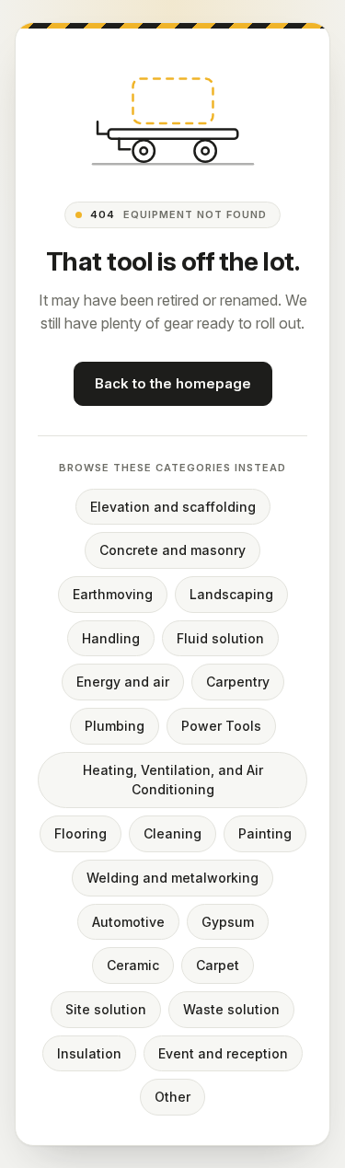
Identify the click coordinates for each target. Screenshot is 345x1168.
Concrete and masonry (172, 550)
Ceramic (133, 965)
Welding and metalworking (172, 877)
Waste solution (231, 1009)
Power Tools (221, 726)
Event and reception (223, 1053)
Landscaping (231, 594)
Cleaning (172, 833)
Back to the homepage (173, 383)
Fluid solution (220, 638)
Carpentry (238, 681)
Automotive (128, 922)
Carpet (217, 965)
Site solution (105, 1009)
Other (172, 1096)
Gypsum (227, 922)
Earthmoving (113, 594)
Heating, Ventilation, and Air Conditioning (173, 780)
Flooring (80, 833)
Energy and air (122, 681)
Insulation (89, 1053)
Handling (111, 638)
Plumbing (114, 726)
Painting (265, 833)
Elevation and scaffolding (173, 507)
